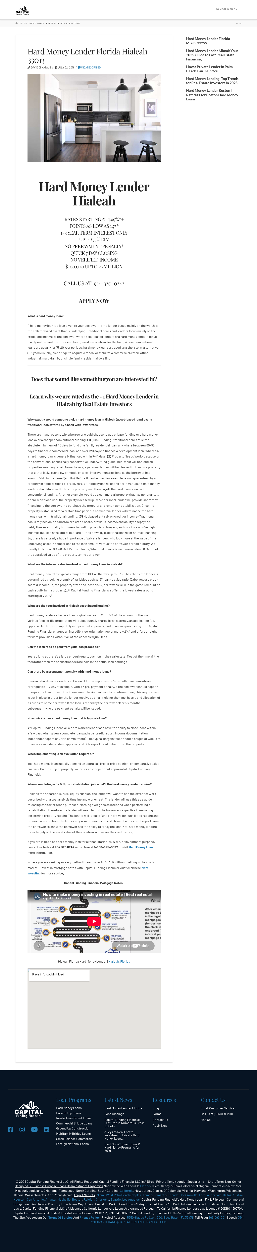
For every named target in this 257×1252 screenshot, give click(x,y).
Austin (237, 1195)
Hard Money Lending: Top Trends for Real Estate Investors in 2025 (212, 81)
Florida (145, 1186)
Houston (19, 1199)
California (126, 1190)
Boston (77, 1199)
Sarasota (160, 1195)
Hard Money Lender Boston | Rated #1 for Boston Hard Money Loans (212, 94)
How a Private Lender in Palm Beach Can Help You (209, 69)
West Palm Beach (118, 1195)
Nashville (64, 1199)
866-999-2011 (218, 1217)
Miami (101, 1195)
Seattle (116, 1199)
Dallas (227, 1195)
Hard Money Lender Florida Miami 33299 (208, 41)
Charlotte (102, 1199)
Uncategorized (90, 67)
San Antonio (35, 1199)
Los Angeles (131, 1199)
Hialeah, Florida (119, 961)
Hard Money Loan (141, 847)
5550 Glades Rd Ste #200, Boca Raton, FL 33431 (160, 1217)
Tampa (147, 1195)
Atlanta (50, 1199)
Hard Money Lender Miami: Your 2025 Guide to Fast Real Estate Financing (212, 55)
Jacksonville (189, 1195)
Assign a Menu (227, 8)
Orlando (172, 1195)
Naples (136, 1195)
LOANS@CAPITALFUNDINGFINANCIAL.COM (136, 1222)
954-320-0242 (109, 283)
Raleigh (89, 1199)
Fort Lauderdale (210, 1195)
